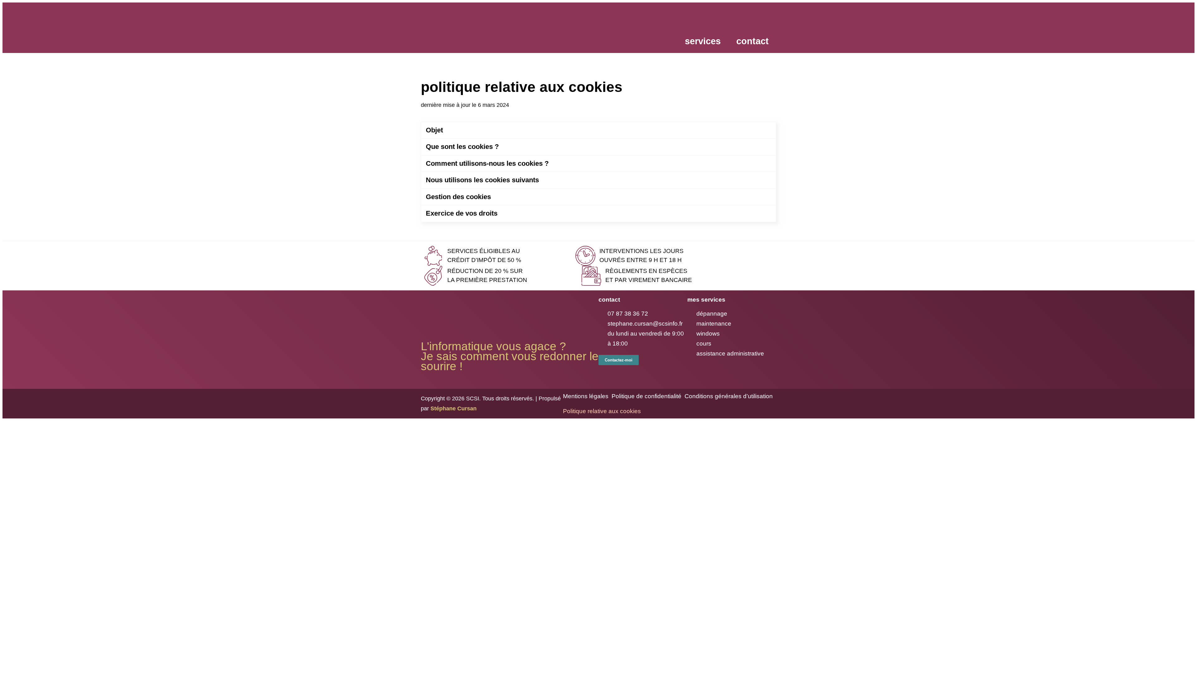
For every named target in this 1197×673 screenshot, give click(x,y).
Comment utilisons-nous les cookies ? (487, 163)
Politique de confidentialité (646, 396)
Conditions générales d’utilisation (729, 396)
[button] (704, 41)
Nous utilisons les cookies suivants (482, 180)
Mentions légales (585, 396)
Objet (434, 130)
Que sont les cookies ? (462, 146)
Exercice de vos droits (462, 213)
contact (752, 41)
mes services (706, 299)
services (703, 41)
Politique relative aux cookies (602, 411)
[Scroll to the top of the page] (4, 422)
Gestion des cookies (458, 197)
